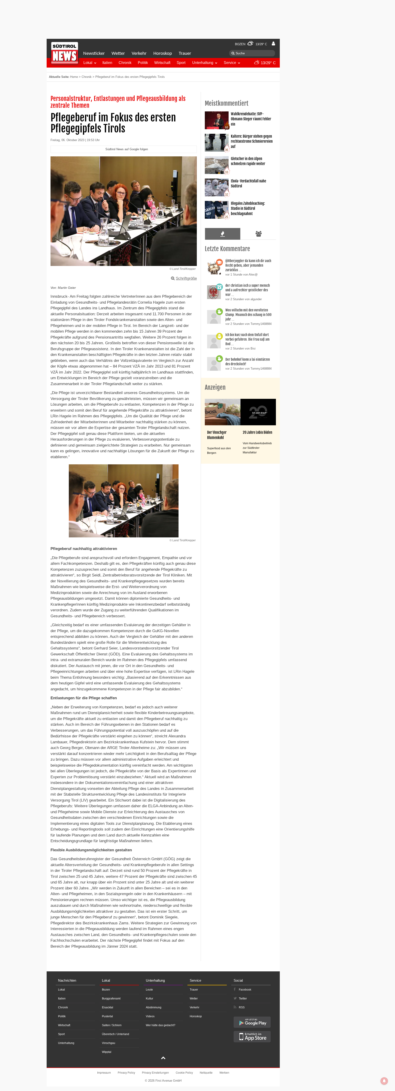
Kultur (149, 998)
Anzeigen (215, 387)
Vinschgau (108, 1043)
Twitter (243, 998)
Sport (181, 63)
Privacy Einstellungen (155, 1072)
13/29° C (268, 63)
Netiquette (206, 1072)
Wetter (118, 53)
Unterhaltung (202, 63)
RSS (242, 1007)
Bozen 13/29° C (251, 44)
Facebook (245, 989)
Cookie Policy (184, 1072)
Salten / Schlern (112, 1025)
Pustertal (107, 1016)
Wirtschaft (162, 63)
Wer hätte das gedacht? (160, 1025)
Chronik (125, 63)
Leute (149, 989)
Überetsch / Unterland (115, 1034)
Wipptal (106, 1052)
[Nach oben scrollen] (163, 1058)
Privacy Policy (126, 1072)
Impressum (104, 1072)
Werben (224, 1072)
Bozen (106, 989)
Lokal (87, 63)
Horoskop (162, 53)
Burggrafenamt (111, 998)
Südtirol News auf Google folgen (126, 149)
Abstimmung (153, 1007)
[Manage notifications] (384, 1081)
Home (74, 77)
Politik (143, 63)
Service (230, 63)
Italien (107, 63)
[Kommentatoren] (259, 234)
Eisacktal (107, 1007)
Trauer (185, 53)
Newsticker (94, 53)
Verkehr (139, 53)
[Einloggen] (273, 43)
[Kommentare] (222, 234)
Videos (150, 1016)
